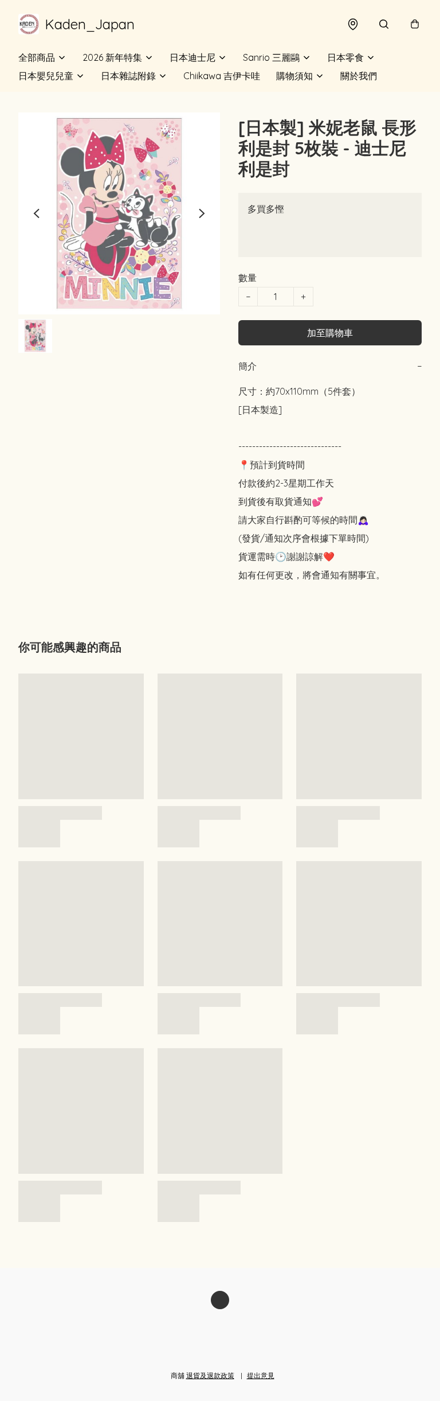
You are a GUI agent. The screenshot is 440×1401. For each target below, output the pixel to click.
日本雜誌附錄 (128, 75)
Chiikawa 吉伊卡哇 (221, 75)
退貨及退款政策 (210, 1375)
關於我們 (358, 75)
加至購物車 (330, 332)
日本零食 (345, 57)
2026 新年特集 (112, 57)
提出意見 (260, 1375)
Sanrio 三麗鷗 (271, 57)
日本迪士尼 (192, 57)
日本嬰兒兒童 (45, 75)
